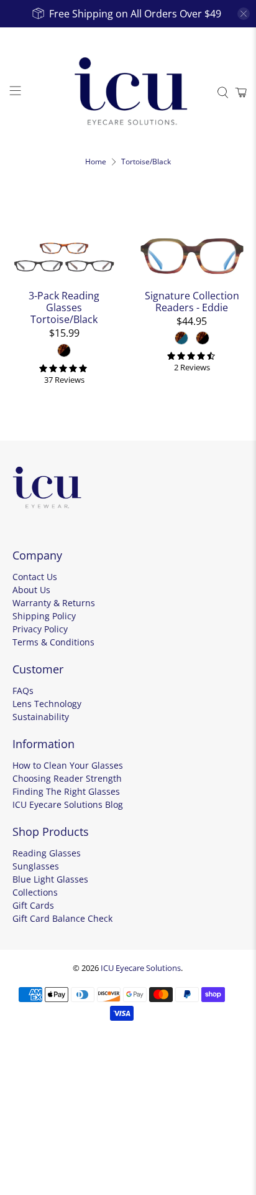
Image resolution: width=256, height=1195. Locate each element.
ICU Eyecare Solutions (141, 967)
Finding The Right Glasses (66, 791)
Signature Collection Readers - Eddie (192, 301)
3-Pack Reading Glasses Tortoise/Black (64, 307)
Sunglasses (35, 866)
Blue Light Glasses (50, 879)
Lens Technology (46, 704)
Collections (35, 892)
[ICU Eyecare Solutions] (128, 92)
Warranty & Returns (53, 603)
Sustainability (40, 717)
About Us (31, 590)
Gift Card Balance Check (62, 918)
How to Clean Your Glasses (67, 765)
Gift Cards (33, 905)
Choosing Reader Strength (67, 778)
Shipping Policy (44, 616)
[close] (243, 13)
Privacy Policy (40, 629)
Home (95, 162)
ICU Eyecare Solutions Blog (67, 804)
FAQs (23, 690)
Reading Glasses (46, 853)
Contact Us (34, 577)
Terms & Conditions (53, 642)
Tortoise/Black (146, 162)
